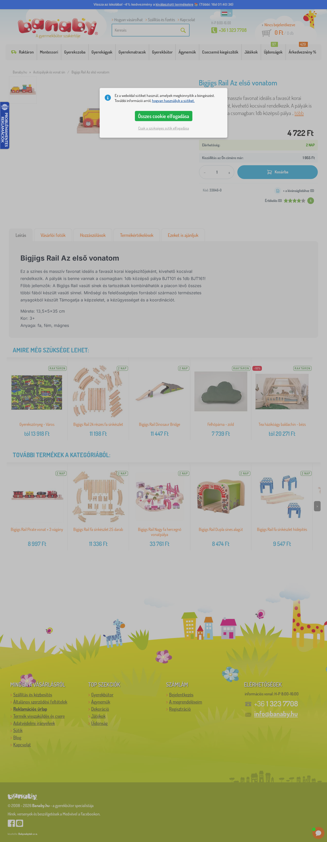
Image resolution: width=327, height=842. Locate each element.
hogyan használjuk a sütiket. (173, 100)
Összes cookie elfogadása (163, 116)
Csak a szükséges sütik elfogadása (163, 128)
